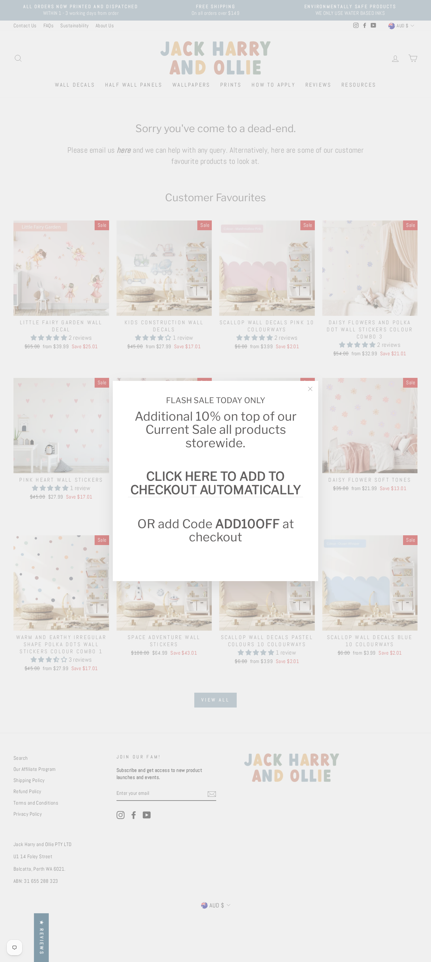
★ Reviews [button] (42, 937)
